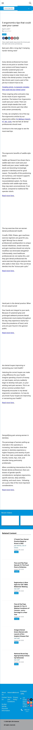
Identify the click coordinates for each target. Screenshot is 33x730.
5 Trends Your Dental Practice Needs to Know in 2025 (21, 541)
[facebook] (3, 38)
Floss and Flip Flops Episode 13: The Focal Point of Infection (21, 565)
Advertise (10, 692)
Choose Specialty (8, 8)
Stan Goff (17, 589)
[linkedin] (9, 38)
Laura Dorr (7, 31)
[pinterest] (12, 38)
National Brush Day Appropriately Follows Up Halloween (21, 656)
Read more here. (8, 196)
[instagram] (31, 705)
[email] (14, 38)
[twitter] (6, 38)
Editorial (16, 692)
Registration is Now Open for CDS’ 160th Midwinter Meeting (21, 585)
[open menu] (2, 3)
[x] (31, 699)
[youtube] (28, 702)
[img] (16, 3)
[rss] (31, 702)
